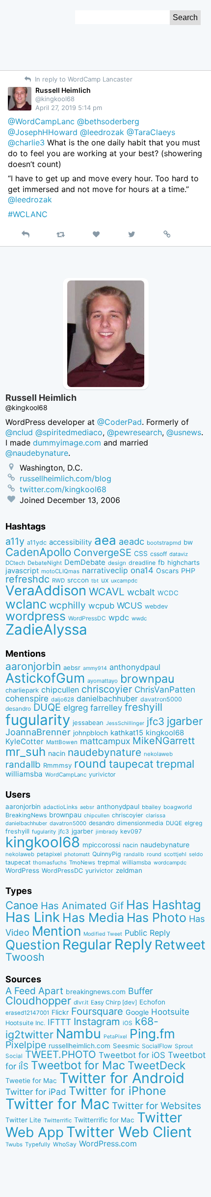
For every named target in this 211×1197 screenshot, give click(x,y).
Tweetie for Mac (31, 1081)
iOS (127, 1023)
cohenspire (27, 698)
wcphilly (67, 605)
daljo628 (62, 699)
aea (105, 540)
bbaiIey (151, 807)
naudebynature (104, 752)
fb (161, 562)
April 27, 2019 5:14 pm (68, 107)
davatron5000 (161, 699)
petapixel (49, 854)
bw (188, 542)
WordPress (22, 870)
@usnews (183, 432)
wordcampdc (170, 863)
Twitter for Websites (156, 1106)
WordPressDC (87, 618)
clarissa (155, 815)
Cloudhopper (38, 1000)
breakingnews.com (96, 992)
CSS (141, 553)
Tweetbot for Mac (78, 1065)
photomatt (77, 854)
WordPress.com (108, 1143)
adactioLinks (60, 807)
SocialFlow (157, 1046)
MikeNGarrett (163, 741)
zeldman (129, 870)
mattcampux (105, 741)
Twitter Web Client (129, 1132)
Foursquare (97, 1011)
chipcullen (60, 690)
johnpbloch (90, 733)
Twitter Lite (23, 1120)
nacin (56, 753)
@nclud (19, 432)
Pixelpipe (25, 1045)
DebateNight (44, 562)
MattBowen (62, 742)
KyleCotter (24, 741)
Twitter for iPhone (117, 1091)
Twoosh (25, 956)
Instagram (97, 1021)
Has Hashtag (163, 904)
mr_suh (25, 752)
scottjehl (175, 854)
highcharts (183, 562)
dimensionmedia (140, 823)
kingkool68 (165, 732)
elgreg (75, 707)
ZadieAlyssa (46, 629)
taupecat (131, 763)
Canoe (21, 905)
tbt (95, 581)
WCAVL (107, 591)
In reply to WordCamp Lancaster (82, 79)
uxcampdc (124, 580)
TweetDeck (156, 1065)
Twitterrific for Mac (104, 1120)
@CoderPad (119, 422)
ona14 (142, 570)
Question (32, 944)
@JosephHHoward (43, 132)
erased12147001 (27, 1012)
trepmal (175, 763)
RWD (58, 580)
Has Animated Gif (82, 905)
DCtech (15, 562)
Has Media (93, 917)
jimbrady (107, 832)
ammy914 (95, 668)
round (90, 763)
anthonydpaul (134, 667)
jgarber (185, 721)
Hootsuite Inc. (25, 1023)
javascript (22, 570)
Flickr (60, 1012)
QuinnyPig (106, 854)
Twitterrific (58, 1120)
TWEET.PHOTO (60, 1054)
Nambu (78, 1034)
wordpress (35, 616)
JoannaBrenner (38, 731)
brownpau (147, 679)
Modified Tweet (102, 934)
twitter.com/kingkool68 (63, 489)
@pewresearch (134, 432)
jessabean (88, 722)
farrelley (106, 708)
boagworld (177, 807)
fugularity (37, 719)
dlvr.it (81, 1002)
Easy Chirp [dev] (114, 1002)
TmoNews (82, 862)
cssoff (158, 553)
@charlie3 (26, 142)
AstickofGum (45, 678)
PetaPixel (115, 1036)
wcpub (101, 606)
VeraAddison (45, 590)
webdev (156, 606)
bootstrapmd (164, 542)
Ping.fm (152, 1033)
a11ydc (37, 542)
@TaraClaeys (151, 132)
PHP (188, 570)
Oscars (167, 571)
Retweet (180, 944)
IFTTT (59, 1022)
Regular (87, 944)
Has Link (32, 917)
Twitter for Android (122, 1077)
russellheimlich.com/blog (65, 478)
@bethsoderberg (108, 121)
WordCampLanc (65, 774)
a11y (15, 541)
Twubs (14, 1144)
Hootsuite (170, 1012)
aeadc (131, 541)
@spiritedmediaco (69, 432)
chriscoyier (106, 689)
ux (104, 580)
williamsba (24, 774)
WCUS (129, 605)
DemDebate (85, 562)
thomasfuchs (50, 862)
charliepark (22, 690)
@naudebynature (36, 453)
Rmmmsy (57, 765)
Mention (56, 931)
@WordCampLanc (41, 121)
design (117, 562)
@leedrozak (102, 132)
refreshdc (27, 579)
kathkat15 (126, 732)
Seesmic (126, 1046)
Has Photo (156, 917)
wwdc (139, 618)
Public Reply (147, 933)
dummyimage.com (67, 442)
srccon (78, 580)
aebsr (71, 667)
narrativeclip (105, 570)
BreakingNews (26, 815)
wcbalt (141, 591)
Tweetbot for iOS (132, 1055)
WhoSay (65, 1144)
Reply (133, 944)
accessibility (70, 542)
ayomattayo (102, 680)
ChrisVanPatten (164, 689)
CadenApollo (38, 551)
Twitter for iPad (35, 1091)
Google (137, 1012)
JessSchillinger (125, 723)
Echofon (152, 1002)
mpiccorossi (101, 845)
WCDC (168, 593)
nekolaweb (158, 754)
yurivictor (102, 774)
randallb (23, 764)
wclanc (26, 604)
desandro (18, 708)
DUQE (47, 707)
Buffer (140, 991)
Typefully (38, 1144)
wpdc (118, 617)
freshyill (143, 707)
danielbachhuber (107, 698)
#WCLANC (28, 214)
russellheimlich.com (79, 1046)
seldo (196, 854)
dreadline (142, 562)
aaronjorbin (33, 666)
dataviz (178, 554)
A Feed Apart (34, 991)
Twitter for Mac (57, 1104)
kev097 (131, 831)
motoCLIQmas (60, 571)
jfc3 (155, 721)
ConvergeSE (103, 552)
